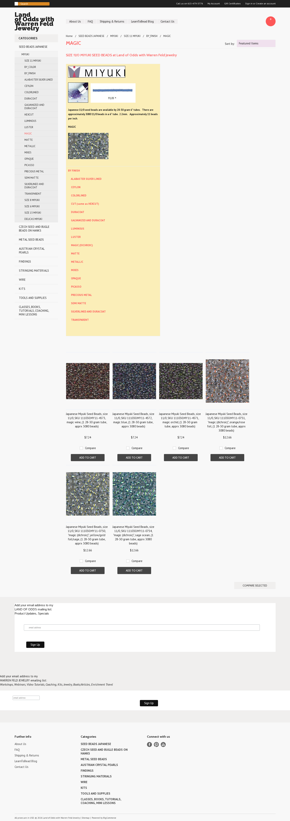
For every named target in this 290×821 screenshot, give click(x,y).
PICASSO (29, 165)
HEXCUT (29, 114)
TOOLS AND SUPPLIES (33, 298)
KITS (22, 289)
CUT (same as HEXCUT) (85, 203)
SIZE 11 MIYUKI (32, 60)
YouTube (163, 744)
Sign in (249, 3)
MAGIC (28, 133)
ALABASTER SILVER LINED (38, 79)
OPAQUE (29, 158)
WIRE (22, 279)
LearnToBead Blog (142, 21)
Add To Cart (87, 457)
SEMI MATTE (31, 177)
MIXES (27, 152)
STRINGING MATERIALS (34, 270)
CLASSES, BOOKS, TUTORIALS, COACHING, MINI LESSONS (34, 310)
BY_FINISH (30, 73)
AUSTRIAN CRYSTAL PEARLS (32, 250)
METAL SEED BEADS (31, 239)
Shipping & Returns (112, 21)
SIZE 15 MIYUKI (32, 212)
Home (69, 36)
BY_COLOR (30, 67)
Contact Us (167, 21)
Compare (90, 448)
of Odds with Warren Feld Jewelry (34, 22)
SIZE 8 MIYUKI (32, 200)
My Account (214, 3)
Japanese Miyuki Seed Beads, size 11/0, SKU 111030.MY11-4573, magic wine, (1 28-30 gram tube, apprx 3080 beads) (87, 420)
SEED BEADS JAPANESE (33, 47)
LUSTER (28, 127)
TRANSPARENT (32, 193)
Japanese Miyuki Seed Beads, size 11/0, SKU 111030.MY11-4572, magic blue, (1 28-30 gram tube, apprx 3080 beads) (133, 420)
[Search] (16, 4)
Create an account (266, 3)
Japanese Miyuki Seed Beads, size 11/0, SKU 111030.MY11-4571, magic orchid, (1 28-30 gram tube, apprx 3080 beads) (180, 420)
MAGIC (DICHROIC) (82, 245)
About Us (75, 21)
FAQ (90, 21)
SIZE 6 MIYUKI (32, 206)
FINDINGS (25, 261)
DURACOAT (30, 98)
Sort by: (230, 44)
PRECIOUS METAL (34, 171)
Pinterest (156, 744)
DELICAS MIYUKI (33, 219)
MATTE (28, 140)
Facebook (149, 744)
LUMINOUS (30, 121)
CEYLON (28, 86)
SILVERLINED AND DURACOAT (34, 185)
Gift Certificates (232, 3)
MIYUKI (25, 54)
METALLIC (30, 146)
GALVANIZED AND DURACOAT (34, 106)
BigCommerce (109, 817)
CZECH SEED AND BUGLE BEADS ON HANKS (34, 228)
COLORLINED (31, 92)
